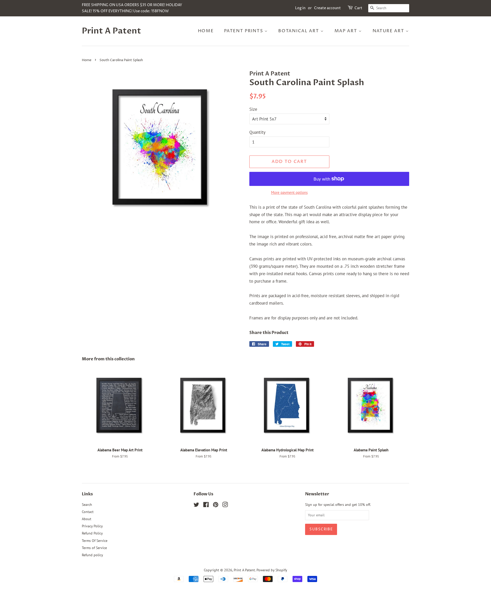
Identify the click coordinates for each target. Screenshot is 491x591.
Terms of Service (94, 547)
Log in (300, 8)
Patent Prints (244, 31)
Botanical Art (299, 31)
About (86, 518)
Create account (327, 8)
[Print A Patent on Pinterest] (215, 505)
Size (253, 109)
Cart (358, 8)
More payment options (289, 192)
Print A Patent (111, 31)
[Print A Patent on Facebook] (206, 505)
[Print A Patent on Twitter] (196, 505)
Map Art (346, 31)
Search (87, 504)
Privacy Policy (92, 525)
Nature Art (389, 31)
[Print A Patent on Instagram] (225, 505)
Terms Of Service (94, 540)
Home (206, 31)
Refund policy (92, 554)
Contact (88, 511)
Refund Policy (92, 533)
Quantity (257, 132)
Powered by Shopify (271, 569)
